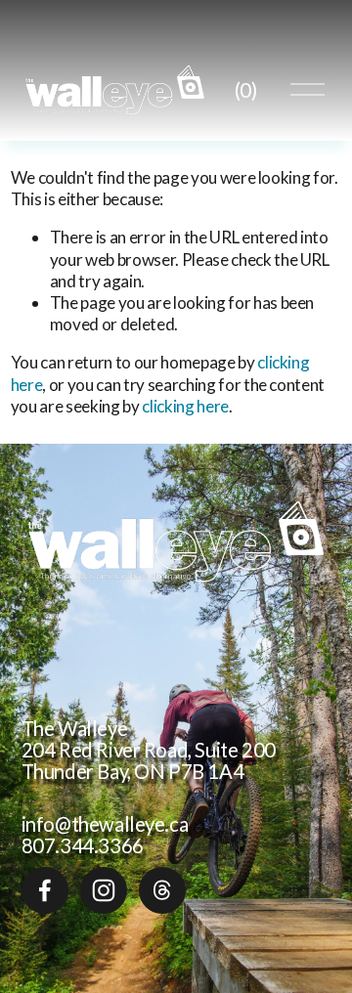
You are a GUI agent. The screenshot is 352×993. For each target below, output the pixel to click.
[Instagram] (103, 890)
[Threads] (162, 890)
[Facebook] (45, 890)
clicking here (185, 406)
